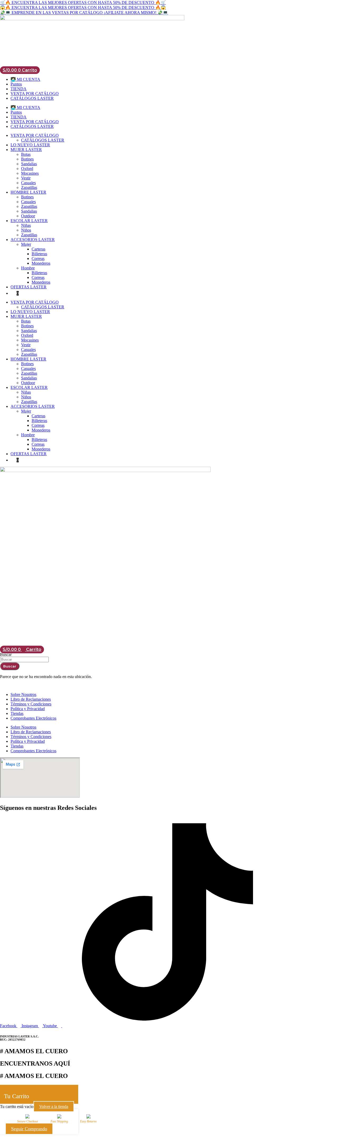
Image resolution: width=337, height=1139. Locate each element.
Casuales (28, 182)
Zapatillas (29, 187)
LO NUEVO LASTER (30, 145)
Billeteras (39, 254)
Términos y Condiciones (31, 704)
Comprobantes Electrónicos (33, 718)
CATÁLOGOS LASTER (32, 98)
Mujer (26, 244)
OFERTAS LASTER (29, 287)
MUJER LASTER (26, 149)
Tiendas (17, 713)
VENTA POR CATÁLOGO (35, 93)
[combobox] (24, 659)
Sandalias (29, 164)
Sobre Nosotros (23, 694)
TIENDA (19, 89)
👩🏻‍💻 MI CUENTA (25, 79)
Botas (26, 154)
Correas (38, 258)
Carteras (38, 249)
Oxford (27, 168)
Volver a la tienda (53, 1106)
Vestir (26, 178)
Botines (27, 159)
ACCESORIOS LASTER (33, 239)
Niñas (26, 225)
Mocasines (30, 173)
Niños (26, 230)
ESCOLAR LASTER (29, 220)
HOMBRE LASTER (28, 192)
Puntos (16, 84)
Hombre (28, 268)
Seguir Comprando (29, 1128)
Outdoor (28, 216)
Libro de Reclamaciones (31, 699)
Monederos (41, 263)
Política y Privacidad (28, 708)
